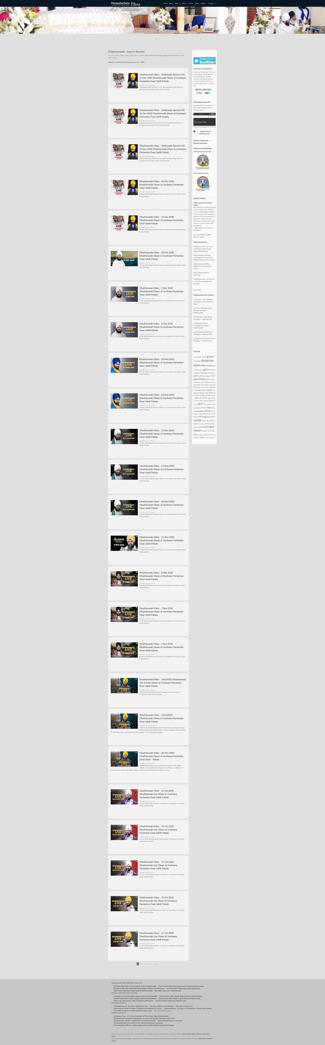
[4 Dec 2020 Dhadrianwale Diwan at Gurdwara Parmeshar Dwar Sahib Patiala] (124, 337)
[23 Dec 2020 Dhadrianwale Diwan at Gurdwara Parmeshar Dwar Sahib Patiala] (124, 230)
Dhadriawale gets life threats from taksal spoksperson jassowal (204, 281)
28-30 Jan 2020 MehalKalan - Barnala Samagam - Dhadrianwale (203, 310)
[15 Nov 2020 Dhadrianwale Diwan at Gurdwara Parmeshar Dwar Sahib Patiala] (124, 550)
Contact (210, 3)
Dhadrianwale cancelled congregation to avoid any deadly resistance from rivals (203, 257)
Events (191, 3)
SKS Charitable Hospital (162, 1011)
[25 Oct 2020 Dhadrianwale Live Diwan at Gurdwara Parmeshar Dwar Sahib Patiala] (124, 804)
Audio (176, 3)
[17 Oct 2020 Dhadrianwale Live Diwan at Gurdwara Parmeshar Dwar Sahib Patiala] (124, 946)
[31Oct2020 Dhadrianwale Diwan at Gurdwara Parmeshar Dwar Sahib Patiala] (124, 728)
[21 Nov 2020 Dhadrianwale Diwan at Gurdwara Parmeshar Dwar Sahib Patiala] (124, 479)
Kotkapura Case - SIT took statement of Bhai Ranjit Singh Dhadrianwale (202, 249)
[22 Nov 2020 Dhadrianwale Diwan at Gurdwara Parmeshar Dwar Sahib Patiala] (124, 444)
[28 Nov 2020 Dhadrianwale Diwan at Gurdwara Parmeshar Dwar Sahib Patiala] (124, 408)
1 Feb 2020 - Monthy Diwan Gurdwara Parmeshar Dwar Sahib (203, 301)
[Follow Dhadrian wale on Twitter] (209, 1031)
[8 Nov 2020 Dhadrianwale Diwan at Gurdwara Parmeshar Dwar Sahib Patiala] (124, 586)
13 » (156, 964)
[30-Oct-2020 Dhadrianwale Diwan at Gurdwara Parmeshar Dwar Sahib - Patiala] (124, 766)
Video (183, 3)
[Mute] (209, 114)
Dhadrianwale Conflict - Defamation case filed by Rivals (202, 266)
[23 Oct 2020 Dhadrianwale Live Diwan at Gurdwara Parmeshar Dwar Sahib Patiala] (124, 875)
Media (203, 3)
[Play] (194, 114)
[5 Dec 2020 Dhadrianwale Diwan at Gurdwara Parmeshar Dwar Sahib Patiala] (124, 301)
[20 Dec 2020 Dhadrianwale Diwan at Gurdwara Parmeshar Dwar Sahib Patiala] (124, 266)
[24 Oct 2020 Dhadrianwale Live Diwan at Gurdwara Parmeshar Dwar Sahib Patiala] (124, 839)
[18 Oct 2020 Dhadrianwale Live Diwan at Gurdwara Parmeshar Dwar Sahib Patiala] (124, 911)
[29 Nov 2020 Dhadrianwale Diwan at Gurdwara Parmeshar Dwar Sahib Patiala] (124, 372)
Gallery (197, 3)
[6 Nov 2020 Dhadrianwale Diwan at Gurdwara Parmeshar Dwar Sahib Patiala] (124, 657)
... (152, 964)
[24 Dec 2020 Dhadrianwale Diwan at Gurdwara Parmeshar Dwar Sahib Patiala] (124, 194)
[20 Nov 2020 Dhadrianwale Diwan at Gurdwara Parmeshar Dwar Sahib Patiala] (124, 515)
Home (165, 3)
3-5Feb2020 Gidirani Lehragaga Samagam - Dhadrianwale (201, 325)
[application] (204, 114)
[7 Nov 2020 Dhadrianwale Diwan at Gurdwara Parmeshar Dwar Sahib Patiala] (124, 621)
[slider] (213, 114)
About (171, 3)
